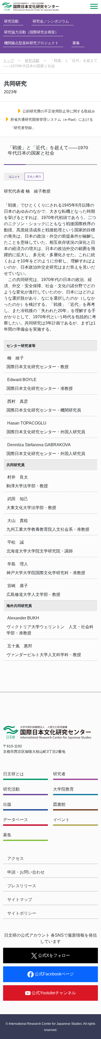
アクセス (15, 858)
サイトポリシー (21, 913)
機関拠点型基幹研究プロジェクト (31, 43)
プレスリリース (21, 886)
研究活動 (11, 21)
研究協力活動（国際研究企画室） (31, 32)
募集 (76, 43)
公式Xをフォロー (53, 955)
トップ (8, 60)
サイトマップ (19, 899)
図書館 (59, 804)
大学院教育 (63, 789)
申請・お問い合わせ (26, 872)
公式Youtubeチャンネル (53, 993)
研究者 (59, 774)
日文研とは (13, 774)
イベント (61, 819)
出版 (7, 804)
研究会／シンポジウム (51, 21)
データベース (15, 819)
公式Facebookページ (54, 974)
